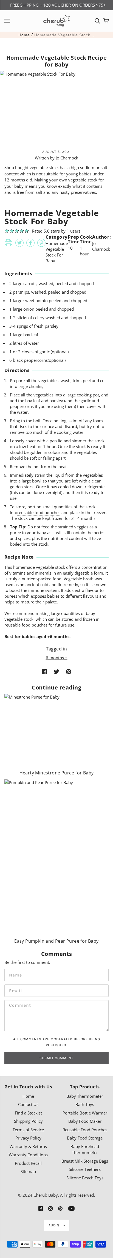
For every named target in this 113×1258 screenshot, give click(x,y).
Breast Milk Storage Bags (84, 1161)
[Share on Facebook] (44, 671)
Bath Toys (84, 1104)
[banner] (56, 20)
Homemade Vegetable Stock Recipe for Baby (64, 35)
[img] (97, 21)
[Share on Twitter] (56, 671)
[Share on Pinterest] (69, 671)
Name (14, 974)
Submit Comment (56, 1058)
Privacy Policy (28, 1138)
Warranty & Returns (28, 1146)
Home (24, 35)
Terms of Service (28, 1129)
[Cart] (106, 21)
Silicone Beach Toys (84, 1177)
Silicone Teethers (85, 1169)
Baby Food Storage (85, 1138)
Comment (18, 1005)
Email (14, 990)
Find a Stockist (28, 1113)
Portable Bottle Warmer (85, 1113)
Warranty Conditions (28, 1154)
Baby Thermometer (84, 1096)
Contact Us (28, 1104)
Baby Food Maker (84, 1121)
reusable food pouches (38, 512)
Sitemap (28, 1171)
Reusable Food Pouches (85, 1129)
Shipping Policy (28, 1121)
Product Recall (28, 1163)
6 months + (56, 657)
